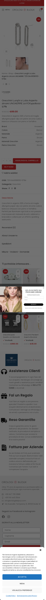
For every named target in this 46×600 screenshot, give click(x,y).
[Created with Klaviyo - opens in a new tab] (22, 313)
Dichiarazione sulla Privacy (27, 596)
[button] (40, 550)
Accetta (22, 577)
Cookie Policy (11, 596)
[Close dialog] (44, 288)
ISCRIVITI (33, 304)
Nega (22, 583)
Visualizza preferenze (22, 590)
